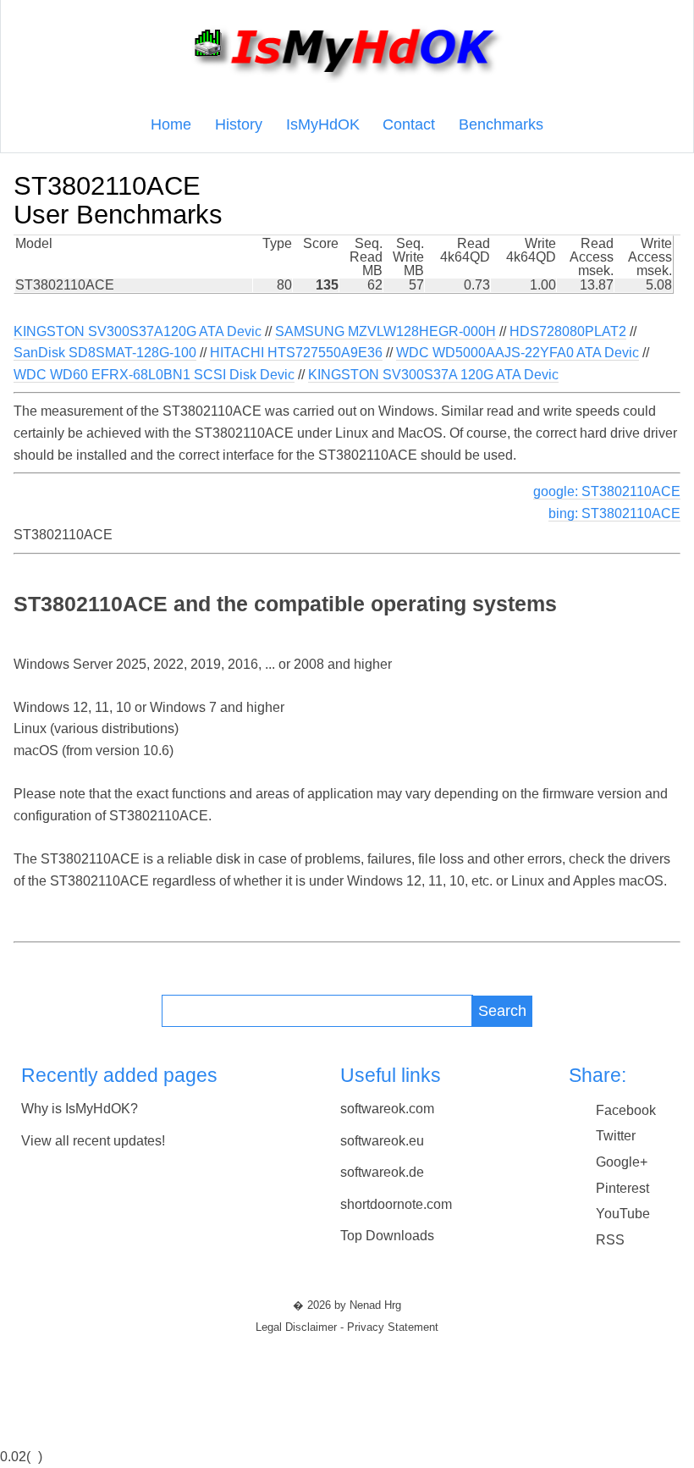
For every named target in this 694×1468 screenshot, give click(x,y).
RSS (610, 1240)
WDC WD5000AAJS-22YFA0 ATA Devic (517, 352)
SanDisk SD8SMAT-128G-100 (105, 352)
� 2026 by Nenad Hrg (347, 1305)
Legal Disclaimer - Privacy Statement (347, 1327)
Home (171, 124)
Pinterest (622, 1188)
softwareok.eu (382, 1141)
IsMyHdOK (323, 124)
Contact (409, 124)
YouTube (623, 1213)
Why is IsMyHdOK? (79, 1108)
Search (502, 1010)
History (238, 124)
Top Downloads (387, 1235)
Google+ (621, 1162)
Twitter (616, 1136)
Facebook (626, 1110)
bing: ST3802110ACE (614, 513)
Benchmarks (501, 124)
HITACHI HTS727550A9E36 (296, 352)
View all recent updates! (93, 1141)
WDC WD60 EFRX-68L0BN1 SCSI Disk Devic (154, 374)
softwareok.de (382, 1172)
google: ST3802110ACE (606, 491)
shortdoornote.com (396, 1204)
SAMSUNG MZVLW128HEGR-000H (385, 331)
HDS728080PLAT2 (567, 331)
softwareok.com (387, 1108)
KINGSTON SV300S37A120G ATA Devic (138, 331)
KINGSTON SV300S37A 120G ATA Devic (433, 374)
